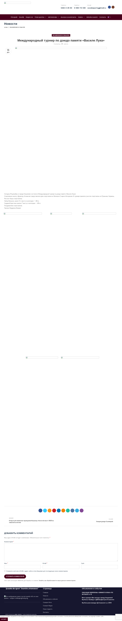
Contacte (102, 17)
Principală (14, 17)
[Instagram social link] (113, 7)
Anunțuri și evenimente (68, 17)
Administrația (52, 17)
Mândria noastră (92, 17)
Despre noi (29, 17)
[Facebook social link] (109, 7)
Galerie (80, 17)
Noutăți (21, 17)
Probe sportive (39, 17)
